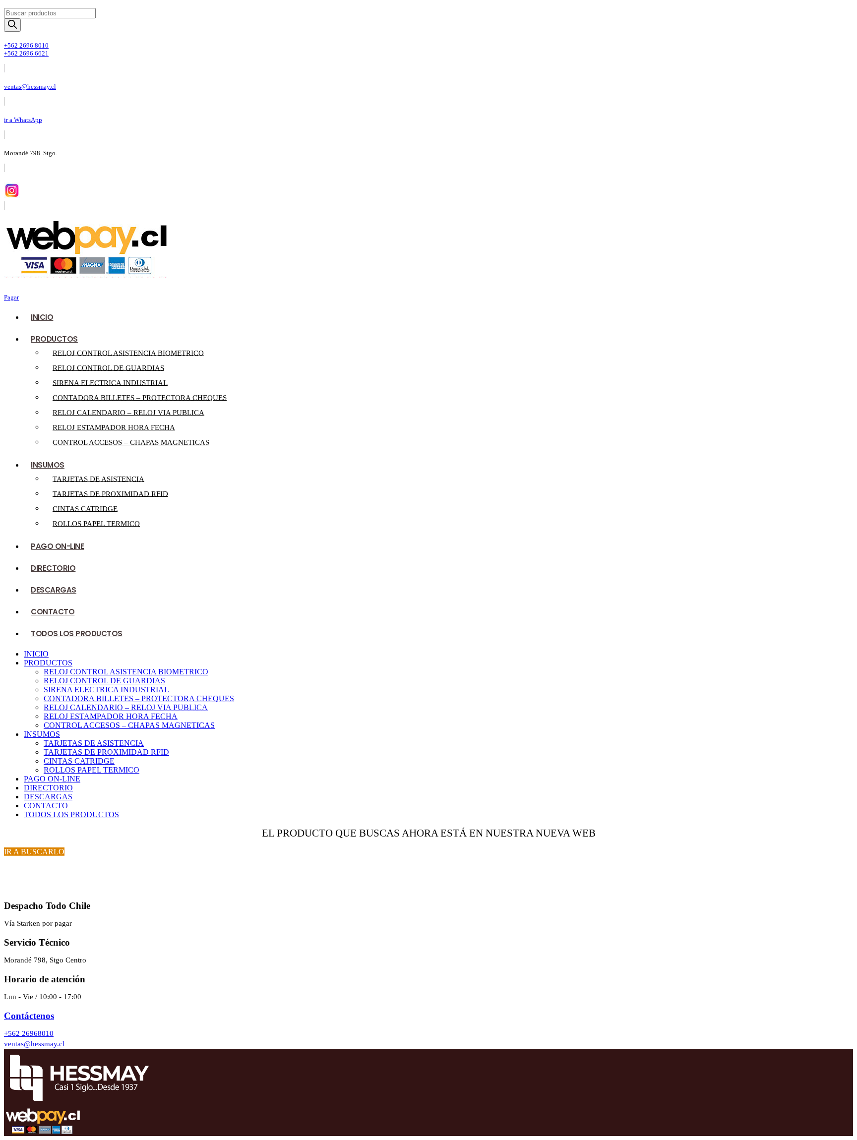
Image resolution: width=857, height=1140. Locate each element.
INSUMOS (47, 465)
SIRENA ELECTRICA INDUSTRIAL (110, 382)
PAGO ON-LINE (57, 546)
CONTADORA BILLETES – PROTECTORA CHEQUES (140, 397)
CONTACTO (52, 611)
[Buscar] (12, 25)
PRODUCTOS (54, 339)
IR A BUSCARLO (34, 851)
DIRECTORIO (53, 568)
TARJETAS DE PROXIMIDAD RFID (110, 493)
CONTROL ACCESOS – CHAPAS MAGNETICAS (131, 442)
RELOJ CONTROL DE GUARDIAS (108, 367)
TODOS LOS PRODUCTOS (76, 633)
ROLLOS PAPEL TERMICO (96, 523)
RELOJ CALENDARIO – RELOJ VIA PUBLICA (128, 412)
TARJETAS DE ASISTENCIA (98, 478)
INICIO (42, 317)
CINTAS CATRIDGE (85, 508)
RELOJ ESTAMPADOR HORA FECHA (114, 427)
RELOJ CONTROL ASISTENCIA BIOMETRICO (128, 353)
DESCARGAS (53, 590)
